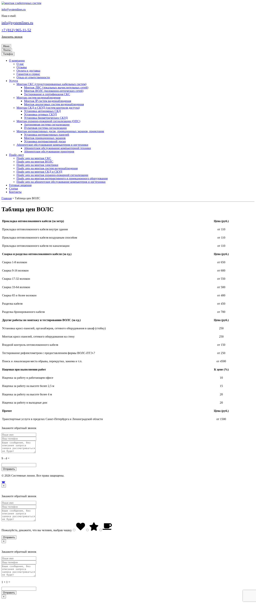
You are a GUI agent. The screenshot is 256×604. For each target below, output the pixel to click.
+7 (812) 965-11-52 (16, 30)
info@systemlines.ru (13, 9)
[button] (17, 60)
